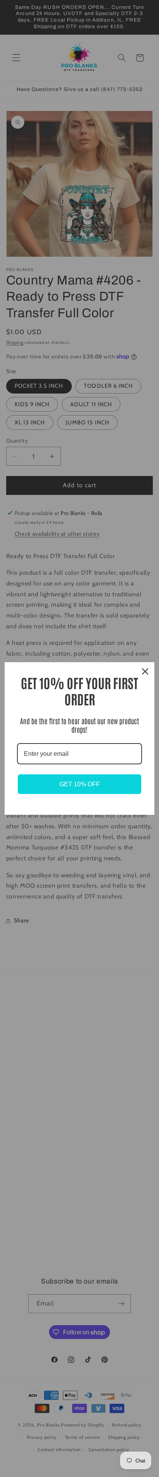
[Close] (145, 671)
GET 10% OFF (79, 784)
